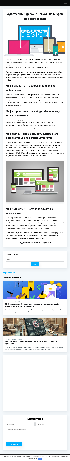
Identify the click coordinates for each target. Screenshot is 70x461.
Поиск (35, 264)
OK (40, 458)
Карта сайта (9, 272)
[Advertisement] (17, 383)
